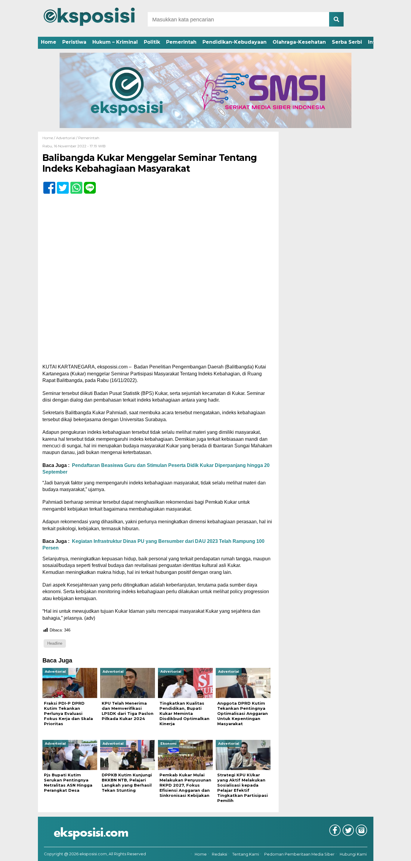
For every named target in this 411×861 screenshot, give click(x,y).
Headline (54, 643)
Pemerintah (181, 42)
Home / (49, 138)
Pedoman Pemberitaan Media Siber (299, 854)
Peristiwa (74, 42)
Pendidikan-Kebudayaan (234, 42)
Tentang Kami (245, 854)
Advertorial (65, 138)
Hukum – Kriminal (115, 42)
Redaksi (219, 854)
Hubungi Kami (353, 854)
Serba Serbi (347, 42)
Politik (152, 42)
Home (48, 42)
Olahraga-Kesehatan (299, 42)
